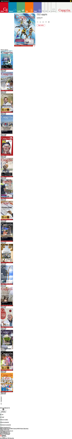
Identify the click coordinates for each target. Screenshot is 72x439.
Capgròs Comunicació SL (5, 1)
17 (1, 402)
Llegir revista (41, 25)
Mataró (2, 11)
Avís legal (2, 417)
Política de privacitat (4, 422)
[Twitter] (40, 22)
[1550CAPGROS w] (36, 318)
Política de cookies (4, 420)
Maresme (11, 11)
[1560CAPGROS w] (36, 124)
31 (1, 404)
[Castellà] (49, 7)
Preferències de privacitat (5, 425)
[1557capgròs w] (36, 189)
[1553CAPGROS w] (36, 275)
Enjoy (27, 11)
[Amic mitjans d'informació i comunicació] (36, 436)
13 (1, 397)
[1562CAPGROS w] (36, 81)
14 (1, 398)
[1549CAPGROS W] (36, 339)
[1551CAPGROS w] (36, 296)
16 (1, 400)
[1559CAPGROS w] (36, 146)
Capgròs (63, 10)
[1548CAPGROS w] (36, 361)
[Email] (49, 22)
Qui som (1, 414)
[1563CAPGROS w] (36, 60)
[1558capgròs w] (36, 167)
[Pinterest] (46, 22)
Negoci (35, 11)
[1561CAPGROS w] (36, 103)
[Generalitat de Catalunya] (36, 410)
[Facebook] (37, 22)
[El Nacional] (70, 1)
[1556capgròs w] (36, 210)
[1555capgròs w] (36, 232)
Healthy (19, 11)
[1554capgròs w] (36, 253)
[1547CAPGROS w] (36, 382)
